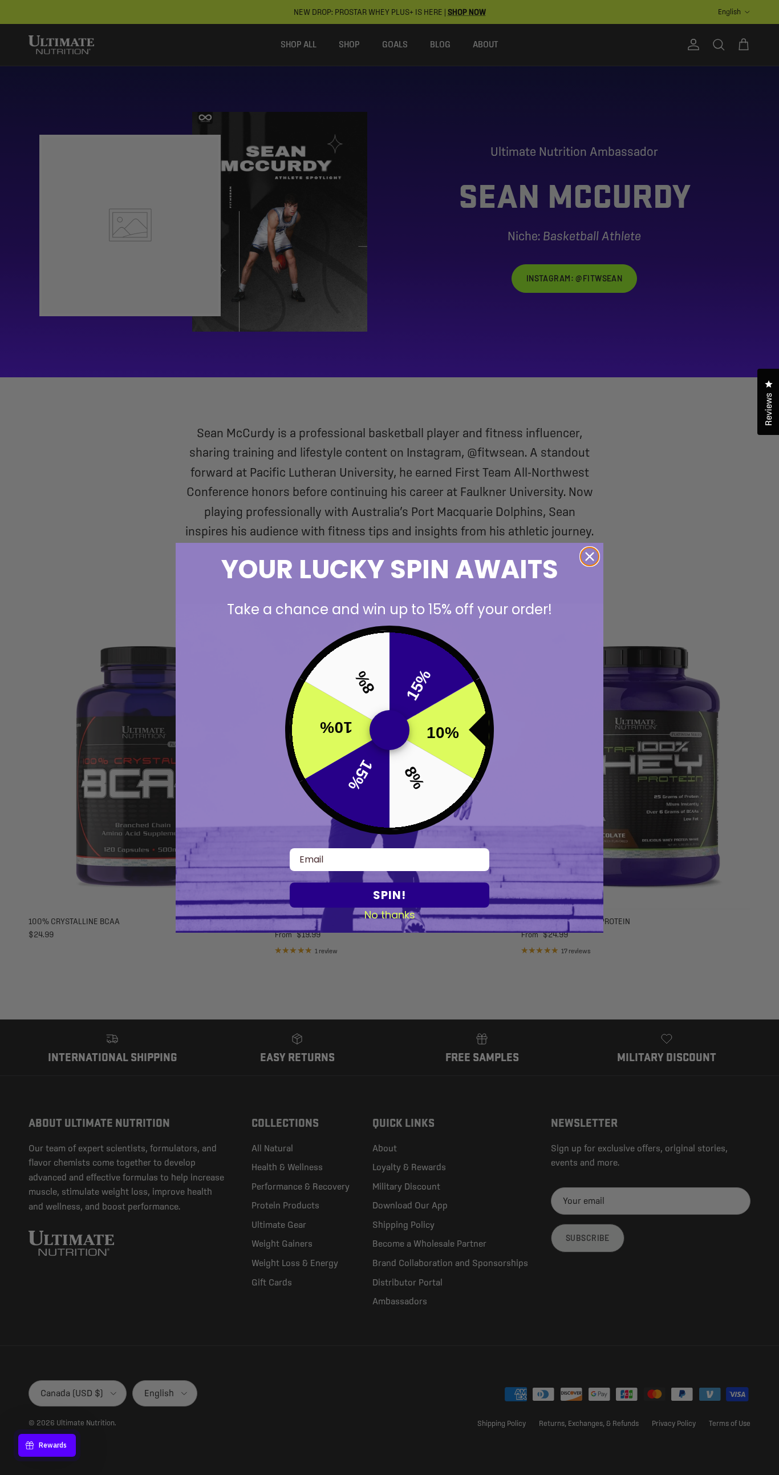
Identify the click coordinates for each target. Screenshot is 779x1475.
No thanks (389, 914)
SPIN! (389, 895)
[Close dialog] (590, 556)
